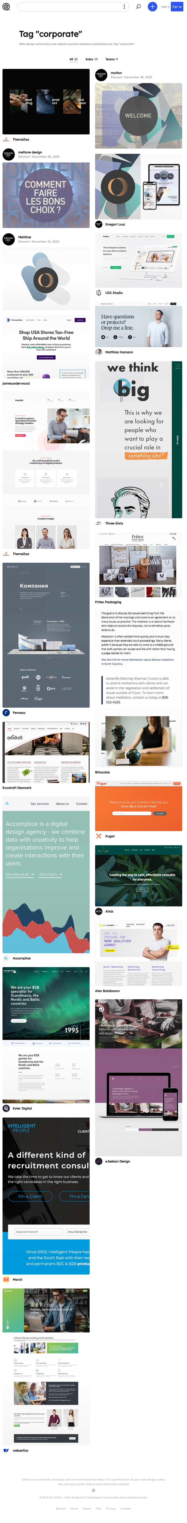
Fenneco (19, 713)
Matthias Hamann (119, 352)
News (74, 1508)
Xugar (110, 836)
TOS (98, 1508)
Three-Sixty (114, 523)
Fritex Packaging (108, 602)
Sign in (165, 6)
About (87, 1508)
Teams (112, 59)
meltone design (30, 152)
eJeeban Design (117, 1161)
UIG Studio (114, 293)
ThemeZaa (21, 139)
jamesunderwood (16, 383)
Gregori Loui (115, 224)
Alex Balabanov (107, 991)
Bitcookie (102, 772)
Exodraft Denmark (17, 788)
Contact (126, 1508)
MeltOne (24, 237)
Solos (92, 59)
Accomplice (22, 958)
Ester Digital (22, 1108)
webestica (20, 1450)
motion (116, 73)
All (74, 59)
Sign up (177, 6)
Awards (61, 1508)
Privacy (111, 1508)
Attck (109, 911)
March (17, 1279)
